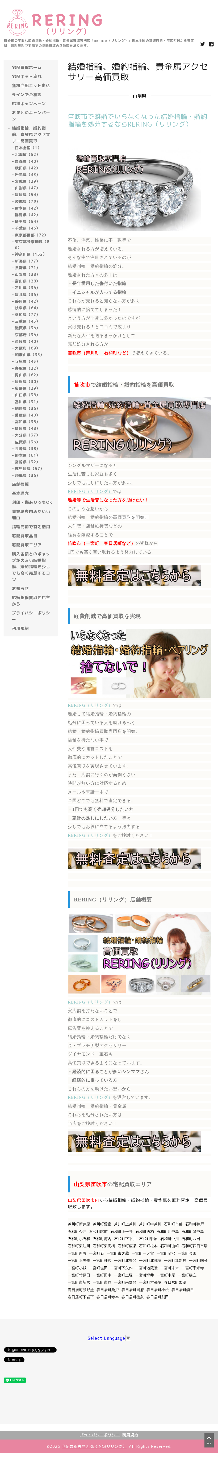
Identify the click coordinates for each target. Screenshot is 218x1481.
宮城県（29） (27, 181)
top (209, 1443)
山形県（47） (27, 187)
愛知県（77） (27, 314)
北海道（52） (27, 154)
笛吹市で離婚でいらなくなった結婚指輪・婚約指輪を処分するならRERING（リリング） (137, 120)
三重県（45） (27, 321)
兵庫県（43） (27, 361)
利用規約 (130, 1434)
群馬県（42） (27, 214)
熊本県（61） (27, 455)
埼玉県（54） (27, 221)
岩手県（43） (27, 174)
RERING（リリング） (90, 491)
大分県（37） (27, 435)
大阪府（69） (27, 348)
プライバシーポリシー (100, 1434)
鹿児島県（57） (29, 468)
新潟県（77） (27, 261)
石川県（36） (27, 287)
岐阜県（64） (27, 307)
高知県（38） (27, 421)
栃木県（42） (27, 208)
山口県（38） (27, 394)
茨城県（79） (27, 201)
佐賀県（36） (27, 441)
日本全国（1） (28, 147)
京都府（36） (27, 334)
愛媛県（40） (27, 415)
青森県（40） (27, 161)
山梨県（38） (27, 274)
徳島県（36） (27, 408)
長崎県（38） (27, 448)
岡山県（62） (27, 374)
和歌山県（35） (29, 354)
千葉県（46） (27, 228)
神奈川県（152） (31, 254)
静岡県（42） (27, 301)
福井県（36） (27, 294)
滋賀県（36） (27, 327)
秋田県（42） (27, 167)
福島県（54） (27, 194)
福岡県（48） (27, 428)
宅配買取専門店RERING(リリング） (94, 1446)
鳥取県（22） (27, 368)
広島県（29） (27, 388)
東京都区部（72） (31, 235)
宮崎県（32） (27, 461)
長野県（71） (27, 267)
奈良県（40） (27, 341)
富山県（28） (27, 281)
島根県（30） (27, 381)
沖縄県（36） (27, 475)
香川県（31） (27, 401)
